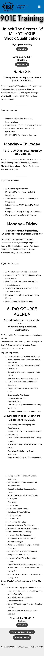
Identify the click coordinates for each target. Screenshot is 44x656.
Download (22, 64)
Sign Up (22, 49)
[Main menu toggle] (39, 7)
